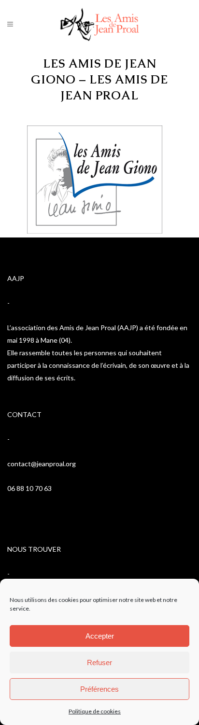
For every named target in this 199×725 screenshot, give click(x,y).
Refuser (99, 662)
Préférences (99, 689)
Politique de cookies (95, 711)
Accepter (99, 636)
